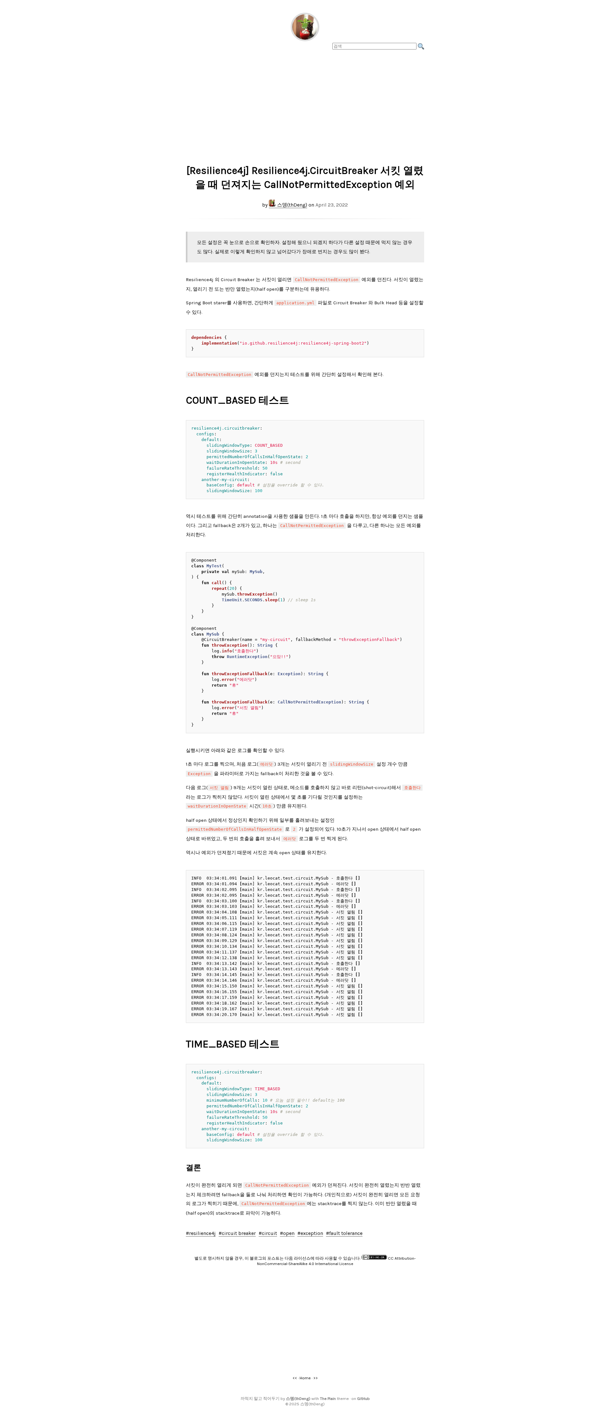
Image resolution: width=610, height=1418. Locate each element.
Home (305, 1377)
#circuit (268, 1233)
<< (295, 1377)
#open (287, 1233)
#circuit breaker (237, 1233)
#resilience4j (201, 1233)
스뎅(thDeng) (291, 205)
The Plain (328, 1398)
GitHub (363, 1398)
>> (315, 1377)
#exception (310, 1233)
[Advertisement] (305, 105)
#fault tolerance (344, 1233)
